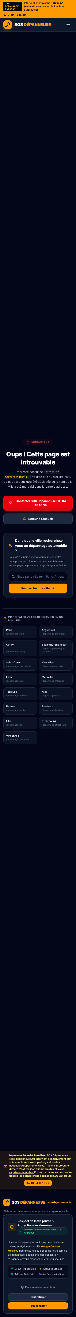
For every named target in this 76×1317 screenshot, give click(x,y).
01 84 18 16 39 (17, 14)
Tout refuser (38, 1297)
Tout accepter (38, 1305)
